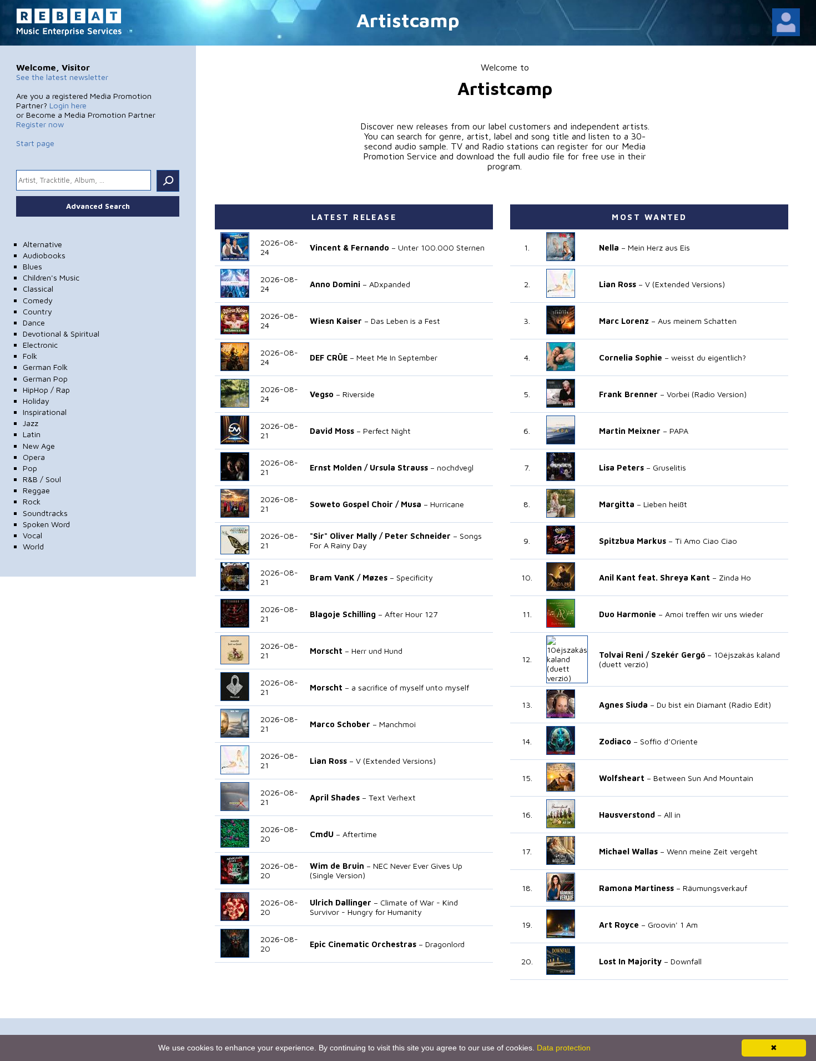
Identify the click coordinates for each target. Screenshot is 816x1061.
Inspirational (45, 412)
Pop (30, 468)
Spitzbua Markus (632, 540)
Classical (38, 288)
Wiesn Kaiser (336, 321)
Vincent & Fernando (349, 247)
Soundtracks (45, 513)
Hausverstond (627, 814)
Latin (32, 434)
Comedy (38, 300)
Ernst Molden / (338, 467)
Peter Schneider (418, 535)
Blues (32, 266)
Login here (68, 105)
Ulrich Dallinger (340, 902)
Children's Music (51, 277)
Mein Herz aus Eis (659, 247)
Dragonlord (445, 944)
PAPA (678, 431)
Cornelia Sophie (630, 357)
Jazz (30, 423)
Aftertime (359, 834)
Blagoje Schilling (343, 614)
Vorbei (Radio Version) (707, 394)
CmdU (322, 834)
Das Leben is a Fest (405, 321)
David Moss (332, 431)
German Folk (45, 367)
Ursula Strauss (399, 467)
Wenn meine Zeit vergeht (712, 851)
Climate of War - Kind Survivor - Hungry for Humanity (384, 907)
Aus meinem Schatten (697, 321)
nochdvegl (455, 467)
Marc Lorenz (624, 321)
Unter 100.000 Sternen (441, 247)
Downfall (686, 961)
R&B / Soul (42, 479)
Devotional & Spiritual (61, 333)
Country (37, 311)
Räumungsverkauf (715, 888)
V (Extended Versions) (396, 760)
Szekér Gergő (678, 654)
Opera (34, 457)
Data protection (564, 1047)
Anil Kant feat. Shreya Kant (654, 577)
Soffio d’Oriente (669, 741)
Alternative (42, 244)
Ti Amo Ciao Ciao (706, 540)
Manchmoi (397, 724)
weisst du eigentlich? (708, 357)
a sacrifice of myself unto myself (410, 687)
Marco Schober (340, 724)
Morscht (326, 650)
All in (672, 814)
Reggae (36, 490)
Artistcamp (408, 19)
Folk (30, 356)
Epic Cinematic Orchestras (363, 944)
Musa (411, 504)
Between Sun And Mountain (703, 778)
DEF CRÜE (328, 357)
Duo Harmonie (627, 614)
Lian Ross (328, 760)
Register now (40, 124)
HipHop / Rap (46, 389)
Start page (35, 143)
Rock (32, 501)
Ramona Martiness (636, 888)
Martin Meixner (630, 431)
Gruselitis (669, 467)
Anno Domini (335, 284)
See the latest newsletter (62, 77)
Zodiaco (615, 741)
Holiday (36, 401)
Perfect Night (387, 431)
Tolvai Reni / (624, 654)
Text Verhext (392, 797)
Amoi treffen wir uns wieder (714, 614)
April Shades (335, 797)
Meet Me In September (396, 357)
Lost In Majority (630, 961)
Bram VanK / (335, 577)
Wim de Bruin (337, 865)
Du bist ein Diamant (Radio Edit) (714, 704)
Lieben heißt (665, 504)
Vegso (322, 394)
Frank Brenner (628, 394)
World (33, 546)
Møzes (374, 577)
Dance (34, 322)
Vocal (32, 535)
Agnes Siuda (623, 704)
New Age (39, 446)
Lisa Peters (621, 467)
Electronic (40, 344)
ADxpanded (389, 284)
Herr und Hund (376, 650)
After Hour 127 (411, 614)
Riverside (358, 394)
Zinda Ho (735, 577)
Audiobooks (44, 255)
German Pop (45, 378)
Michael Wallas (628, 851)
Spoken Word (46, 524)
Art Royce (619, 924)
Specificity (414, 577)
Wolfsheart (621, 778)
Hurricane (447, 504)
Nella (609, 247)
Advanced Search (98, 206)
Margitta (616, 504)
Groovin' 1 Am (673, 924)
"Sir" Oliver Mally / (346, 535)
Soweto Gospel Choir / (354, 504)
